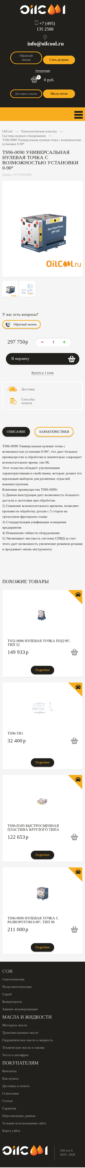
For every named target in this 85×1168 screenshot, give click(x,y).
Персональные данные (19, 1116)
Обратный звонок (26, 57)
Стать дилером (58, 59)
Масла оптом (59, 93)
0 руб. (49, 80)
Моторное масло (14, 1025)
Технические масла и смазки (23, 1047)
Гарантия (9, 1108)
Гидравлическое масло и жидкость (27, 1040)
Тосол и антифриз (15, 1055)
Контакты (9, 1071)
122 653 (18, 837)
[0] (34, 81)
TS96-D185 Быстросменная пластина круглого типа (33, 827)
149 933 (18, 652)
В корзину (20, 358)
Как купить (10, 1078)
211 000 (17, 929)
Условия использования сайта (24, 1123)
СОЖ (7, 971)
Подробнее (42, 670)
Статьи (7, 1101)
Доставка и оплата (26, 93)
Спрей (7, 994)
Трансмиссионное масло (20, 1032)
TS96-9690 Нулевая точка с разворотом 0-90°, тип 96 (32, 920)
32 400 (16, 741)
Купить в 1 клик (43, 372)
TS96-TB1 (15, 733)
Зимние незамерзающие (20, 1009)
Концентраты (12, 1001)
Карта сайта (11, 1131)
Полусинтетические (17, 987)
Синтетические (13, 979)
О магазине (10, 1093)
